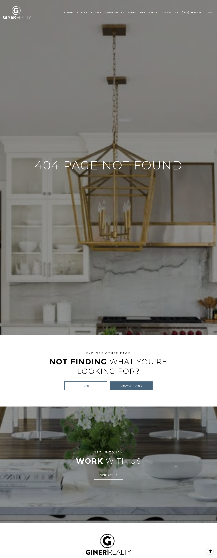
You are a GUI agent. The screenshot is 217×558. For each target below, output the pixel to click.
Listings (68, 12)
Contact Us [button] (108, 475)
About (132, 12)
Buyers (82, 12)
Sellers (96, 12)
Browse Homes (131, 386)
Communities (114, 12)
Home (86, 386)
